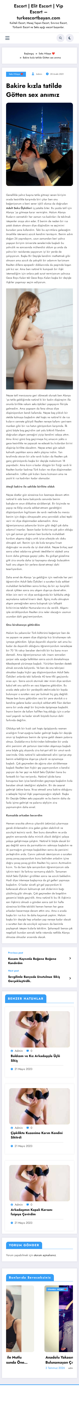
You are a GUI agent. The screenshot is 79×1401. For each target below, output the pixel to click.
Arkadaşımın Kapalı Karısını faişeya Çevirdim (31, 1212)
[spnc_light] (70, 38)
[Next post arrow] (70, 978)
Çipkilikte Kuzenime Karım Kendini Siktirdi (37, 1135)
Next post (13, 970)
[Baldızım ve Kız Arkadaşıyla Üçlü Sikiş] (39, 1029)
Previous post (15, 952)
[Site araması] (61, 38)
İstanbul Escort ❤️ (19, 1289)
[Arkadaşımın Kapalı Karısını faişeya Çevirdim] (39, 1183)
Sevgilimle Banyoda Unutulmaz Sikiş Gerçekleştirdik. (34, 979)
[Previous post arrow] (70, 958)
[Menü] (7, 38)
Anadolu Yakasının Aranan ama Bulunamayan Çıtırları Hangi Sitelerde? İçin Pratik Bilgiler (33, 1360)
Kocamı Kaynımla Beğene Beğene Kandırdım (32, 961)
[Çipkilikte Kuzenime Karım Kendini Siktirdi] (39, 1106)
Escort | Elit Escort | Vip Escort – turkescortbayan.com (38, 12)
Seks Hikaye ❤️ (16, 74)
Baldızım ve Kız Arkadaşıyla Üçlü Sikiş (35, 1058)
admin (39, 74)
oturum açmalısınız (45, 1255)
